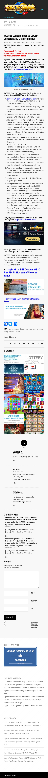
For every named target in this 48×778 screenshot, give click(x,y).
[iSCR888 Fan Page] (20, 666)
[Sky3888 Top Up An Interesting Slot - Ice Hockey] (34, 384)
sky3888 (22, 329)
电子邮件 (34, 601)
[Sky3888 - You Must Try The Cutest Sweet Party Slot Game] (14, 404)
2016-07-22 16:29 (10, 526)
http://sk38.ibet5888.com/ (22, 69)
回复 (14, 460)
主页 (14, 24)
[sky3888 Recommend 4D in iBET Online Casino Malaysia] (34, 364)
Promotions (25, 42)
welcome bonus (14, 332)
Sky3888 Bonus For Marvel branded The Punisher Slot (24, 697)
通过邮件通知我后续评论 (34, 623)
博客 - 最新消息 (10, 22)
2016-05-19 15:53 (10, 547)
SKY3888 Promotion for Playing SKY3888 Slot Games (23, 681)
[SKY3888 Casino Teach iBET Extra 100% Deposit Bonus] (14, 384)
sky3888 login (31, 329)
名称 (32, 593)
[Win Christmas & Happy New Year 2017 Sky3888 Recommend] (14, 364)
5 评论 (15, 42)
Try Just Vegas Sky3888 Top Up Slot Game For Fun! (23, 706)
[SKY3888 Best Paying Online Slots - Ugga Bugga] (34, 424)
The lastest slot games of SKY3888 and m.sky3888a (23, 685)
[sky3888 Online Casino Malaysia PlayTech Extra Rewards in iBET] (14, 424)
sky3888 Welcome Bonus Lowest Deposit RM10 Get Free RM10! (21, 37)
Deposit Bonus (14, 329)
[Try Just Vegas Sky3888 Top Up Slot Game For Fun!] (34, 404)
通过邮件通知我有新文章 (34, 627)
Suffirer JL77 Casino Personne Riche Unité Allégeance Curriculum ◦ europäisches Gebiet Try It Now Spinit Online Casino (23, 741)
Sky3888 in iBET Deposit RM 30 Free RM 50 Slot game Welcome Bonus (22, 272)
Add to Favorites (9, 17)
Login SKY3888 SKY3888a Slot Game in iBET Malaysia (24, 688)
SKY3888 (38, 42)
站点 (32, 608)
